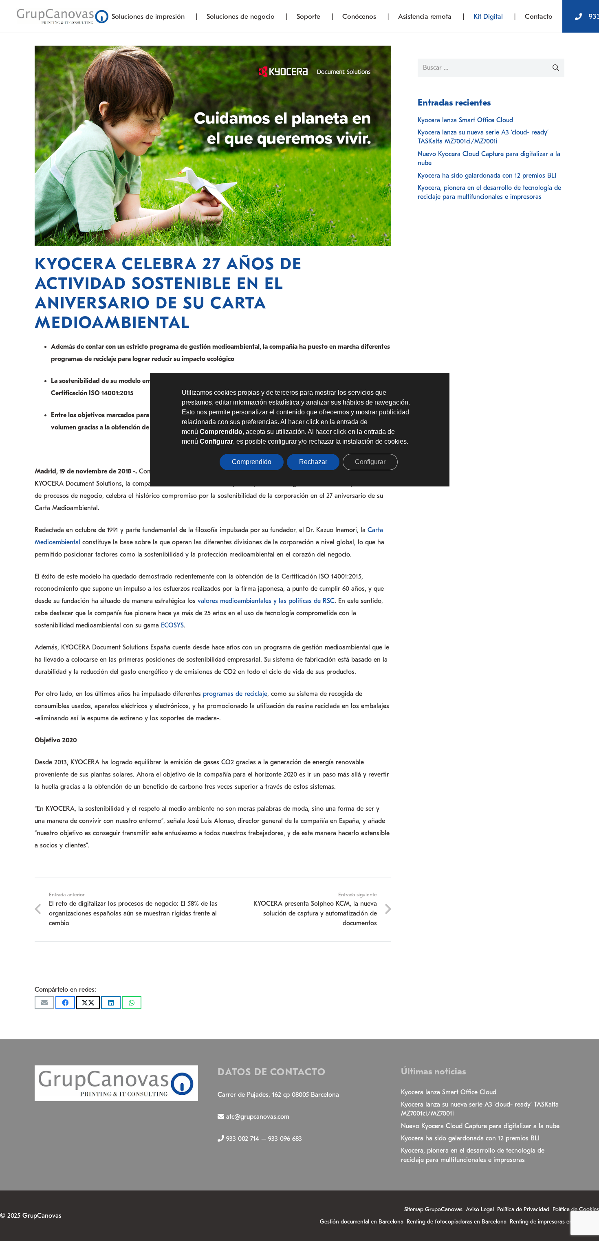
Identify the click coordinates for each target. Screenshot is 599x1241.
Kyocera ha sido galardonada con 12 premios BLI (487, 175)
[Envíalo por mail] (44, 1002)
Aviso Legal (480, 1209)
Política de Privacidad (523, 1209)
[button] (191, 16)
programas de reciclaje (235, 694)
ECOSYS (172, 625)
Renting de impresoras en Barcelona (554, 1221)
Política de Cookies (576, 1209)
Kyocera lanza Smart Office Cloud (465, 120)
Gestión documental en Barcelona (361, 1221)
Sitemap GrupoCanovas (433, 1209)
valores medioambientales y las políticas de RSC (266, 601)
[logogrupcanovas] (62, 16)
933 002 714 (242, 1138)
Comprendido (251, 461)
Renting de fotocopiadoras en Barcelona (457, 1221)
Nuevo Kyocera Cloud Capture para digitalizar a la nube (480, 1126)
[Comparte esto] (65, 1002)
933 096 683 (285, 1138)
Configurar (370, 461)
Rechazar (313, 461)
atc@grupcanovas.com (257, 1116)
